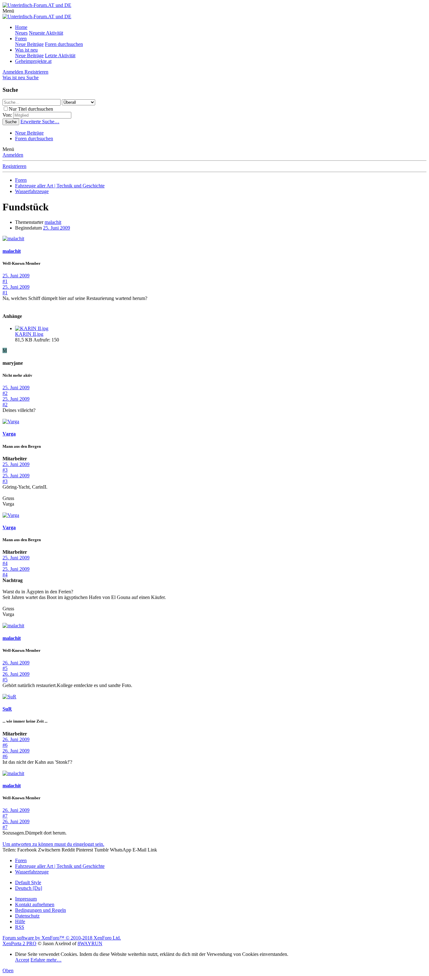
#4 (5, 563)
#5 (5, 668)
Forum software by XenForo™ (62, 937)
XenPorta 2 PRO (19, 943)
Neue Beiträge (29, 44)
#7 (5, 815)
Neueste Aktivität (46, 33)
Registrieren (14, 166)
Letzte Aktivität (60, 55)
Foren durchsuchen (64, 44)
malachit (53, 222)
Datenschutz (27, 915)
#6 (5, 745)
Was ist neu (26, 50)
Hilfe (20, 921)
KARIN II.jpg (29, 334)
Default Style (28, 882)
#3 (5, 470)
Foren (21, 38)
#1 (5, 281)
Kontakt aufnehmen (34, 904)
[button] (8, 11)
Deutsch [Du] (28, 888)
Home (21, 27)
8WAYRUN (90, 943)
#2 (5, 393)
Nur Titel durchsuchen (31, 109)
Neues (21, 33)
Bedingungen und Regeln (40, 910)
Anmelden (13, 155)
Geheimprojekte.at (33, 61)
